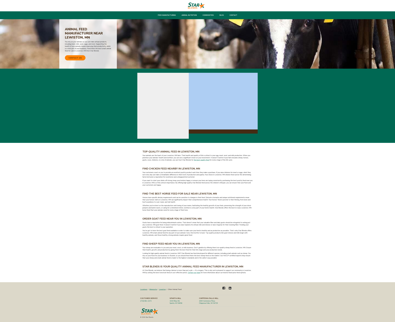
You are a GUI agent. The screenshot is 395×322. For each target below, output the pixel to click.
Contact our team (194, 272)
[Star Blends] (196, 6)
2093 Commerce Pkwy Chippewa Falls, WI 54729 (208, 302)
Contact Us (75, 58)
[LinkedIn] (230, 289)
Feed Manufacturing (167, 15)
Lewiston (162, 289)
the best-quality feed (201, 160)
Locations (143, 289)
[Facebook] (224, 289)
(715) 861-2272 (146, 301)
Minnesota (153, 289)
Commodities (208, 15)
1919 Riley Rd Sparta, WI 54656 (176, 302)
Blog (222, 15)
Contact (233, 15)
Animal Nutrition (189, 15)
